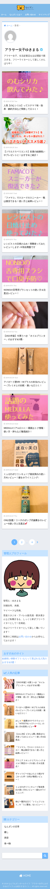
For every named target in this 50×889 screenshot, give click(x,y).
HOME (26, 875)
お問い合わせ (30, 15)
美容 (6, 838)
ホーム (4, 15)
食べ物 (7, 843)
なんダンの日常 (11, 826)
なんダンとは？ (15, 15)
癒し (6, 832)
